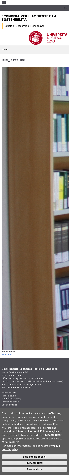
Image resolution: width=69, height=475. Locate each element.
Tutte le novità (9, 395)
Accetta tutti (34, 462)
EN (65, 7)
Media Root (7, 354)
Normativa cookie (10, 401)
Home (5, 49)
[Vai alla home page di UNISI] (48, 43)
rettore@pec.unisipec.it (18, 387)
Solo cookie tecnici (34, 456)
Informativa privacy (11, 398)
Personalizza (34, 469)
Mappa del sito (9, 392)
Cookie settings (9, 404)
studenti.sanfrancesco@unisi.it (24, 384)
